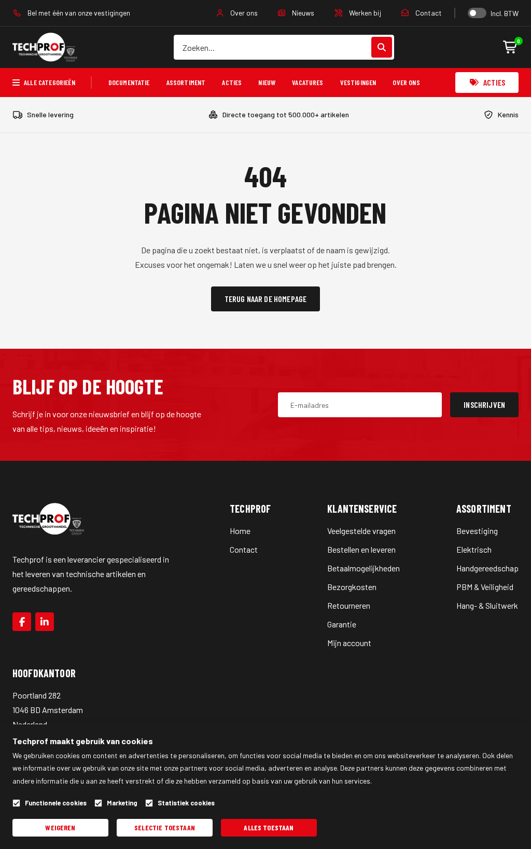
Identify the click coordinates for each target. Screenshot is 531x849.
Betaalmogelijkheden (363, 568)
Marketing (122, 803)
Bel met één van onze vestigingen (78, 12)
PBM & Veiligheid (484, 587)
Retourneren (348, 605)
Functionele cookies (56, 803)
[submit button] (381, 47)
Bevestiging (477, 531)
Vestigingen (358, 82)
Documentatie (129, 82)
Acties (232, 82)
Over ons (243, 12)
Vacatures (307, 82)
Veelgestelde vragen (361, 531)
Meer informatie (397, 780)
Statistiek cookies (186, 803)
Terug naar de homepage (266, 299)
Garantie (341, 624)
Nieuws (302, 12)
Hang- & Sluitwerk (487, 605)
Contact (428, 12)
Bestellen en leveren (361, 549)
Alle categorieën (49, 82)
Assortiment (186, 82)
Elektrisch (474, 549)
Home (240, 531)
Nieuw (266, 82)
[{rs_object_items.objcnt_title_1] (21, 621)
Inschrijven (484, 404)
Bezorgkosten (351, 587)
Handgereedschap (487, 568)
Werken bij (364, 12)
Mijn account (349, 643)
